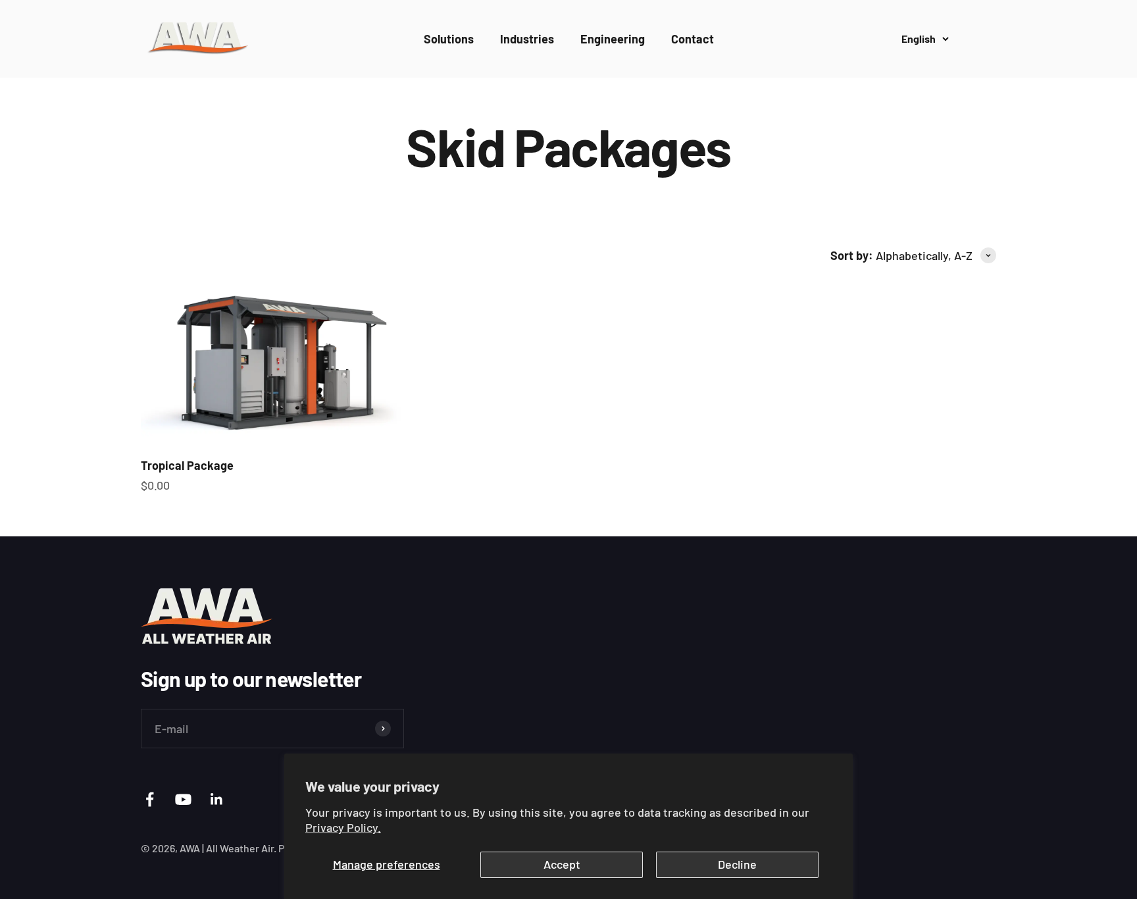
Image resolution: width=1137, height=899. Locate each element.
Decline (737, 864)
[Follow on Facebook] (150, 799)
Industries (527, 39)
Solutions (449, 39)
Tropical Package (187, 465)
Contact (692, 39)
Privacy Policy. (343, 827)
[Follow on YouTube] (183, 799)
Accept (561, 864)
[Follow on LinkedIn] (217, 799)
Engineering (612, 39)
